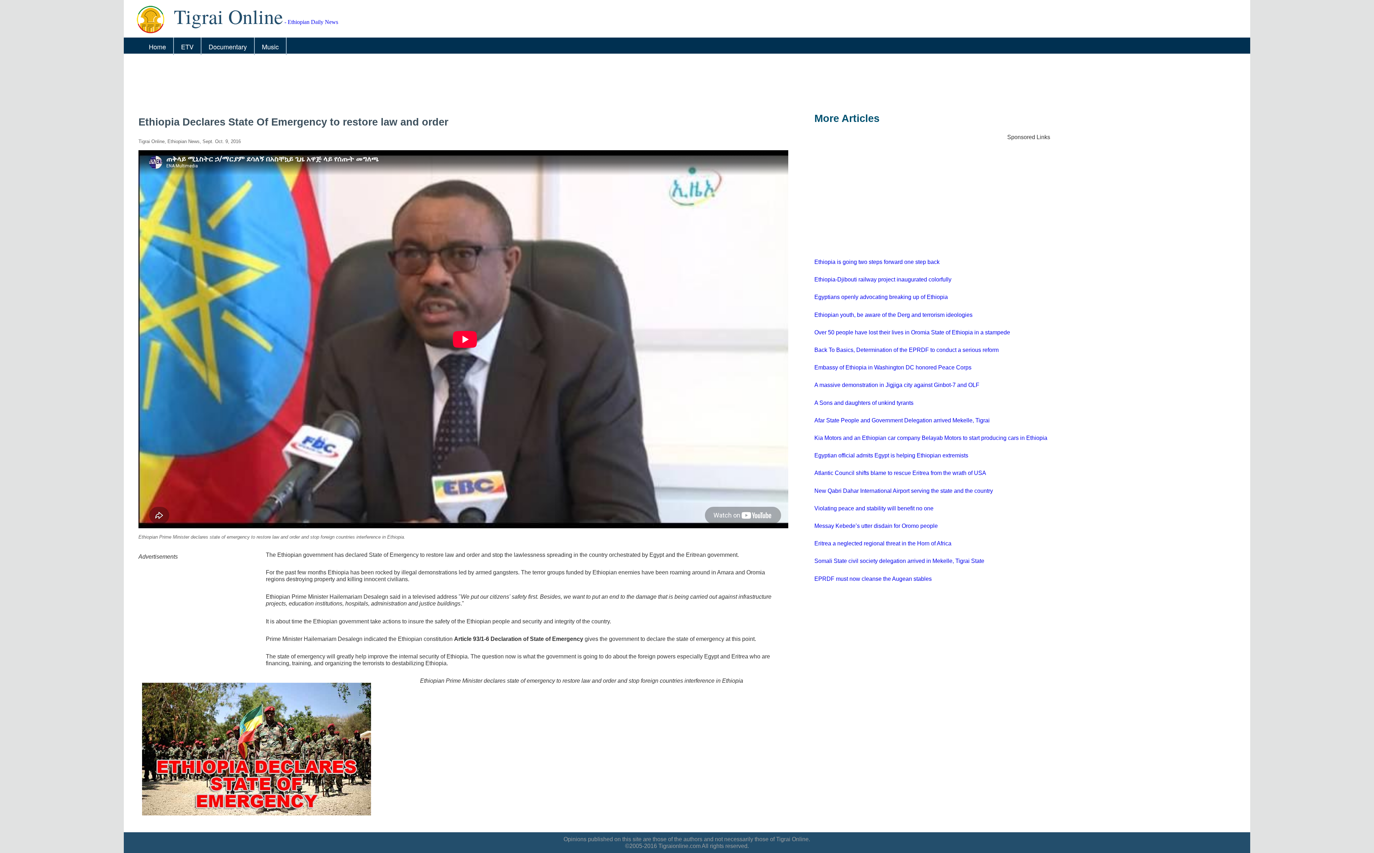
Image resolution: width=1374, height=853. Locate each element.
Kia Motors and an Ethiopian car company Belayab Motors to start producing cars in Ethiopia (930, 438)
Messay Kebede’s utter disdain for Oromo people (876, 526)
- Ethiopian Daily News (256, 22)
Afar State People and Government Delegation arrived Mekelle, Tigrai (902, 420)
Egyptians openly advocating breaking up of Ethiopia (881, 297)
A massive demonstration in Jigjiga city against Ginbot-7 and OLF (896, 385)
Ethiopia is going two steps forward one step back (877, 262)
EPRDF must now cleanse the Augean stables (873, 579)
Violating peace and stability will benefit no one (874, 508)
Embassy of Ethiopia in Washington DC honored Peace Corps (892, 367)
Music (270, 46)
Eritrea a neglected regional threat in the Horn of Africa (882, 543)
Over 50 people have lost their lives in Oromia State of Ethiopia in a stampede (912, 332)
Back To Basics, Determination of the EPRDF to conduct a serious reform (906, 350)
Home (157, 46)
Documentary (228, 46)
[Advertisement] (342, 81)
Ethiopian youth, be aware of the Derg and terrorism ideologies (893, 315)
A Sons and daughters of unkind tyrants (863, 403)
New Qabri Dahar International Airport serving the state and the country (903, 491)
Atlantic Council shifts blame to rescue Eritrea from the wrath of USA (900, 473)
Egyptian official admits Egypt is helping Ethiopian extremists (891, 455)
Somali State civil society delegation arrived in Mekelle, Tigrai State (899, 561)
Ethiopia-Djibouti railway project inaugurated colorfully (882, 279)
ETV (187, 46)
